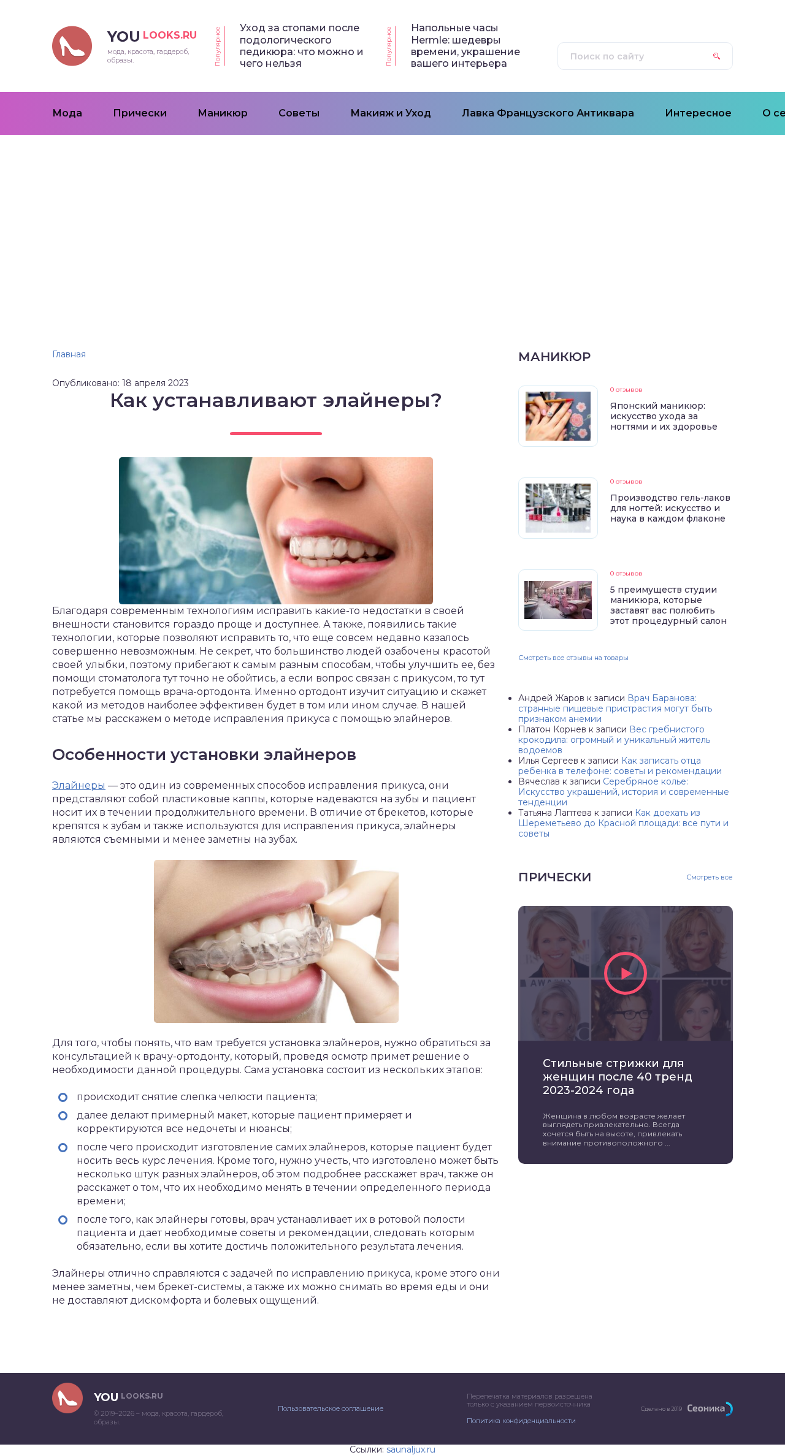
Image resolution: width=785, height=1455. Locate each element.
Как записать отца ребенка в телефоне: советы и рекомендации (620, 766)
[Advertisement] (392, 227)
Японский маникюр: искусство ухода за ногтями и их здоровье (664, 416)
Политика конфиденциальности (521, 1420)
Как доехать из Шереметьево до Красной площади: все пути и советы (623, 823)
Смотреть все (709, 877)
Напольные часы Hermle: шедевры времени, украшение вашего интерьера (465, 45)
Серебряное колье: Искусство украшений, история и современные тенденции (623, 792)
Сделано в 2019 (661, 1408)
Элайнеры (78, 785)
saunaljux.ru (410, 1449)
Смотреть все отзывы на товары (573, 657)
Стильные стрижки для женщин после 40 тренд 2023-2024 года (617, 1077)
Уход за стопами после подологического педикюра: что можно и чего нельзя (302, 45)
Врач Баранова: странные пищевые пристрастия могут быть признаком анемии (615, 708)
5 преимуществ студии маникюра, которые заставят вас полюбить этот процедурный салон (668, 605)
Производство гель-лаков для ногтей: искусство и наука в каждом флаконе (670, 508)
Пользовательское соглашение (330, 1408)
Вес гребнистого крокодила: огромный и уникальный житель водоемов (614, 740)
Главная (69, 354)
